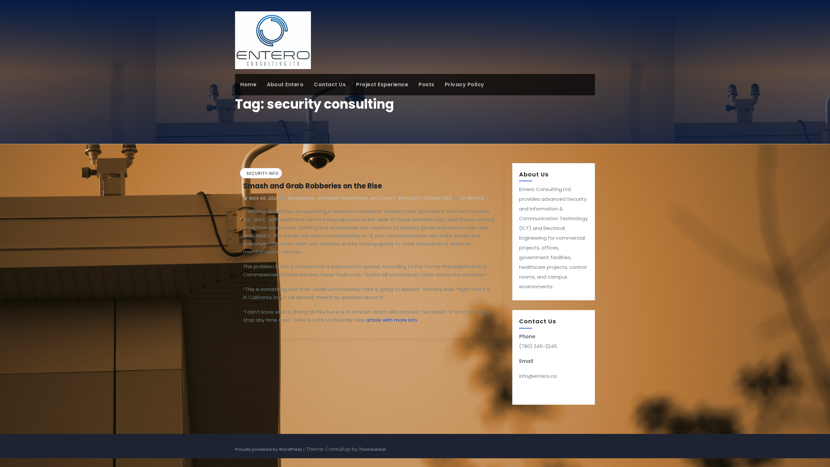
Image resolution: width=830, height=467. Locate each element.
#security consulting (425, 198)
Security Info (262, 173)
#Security (383, 198)
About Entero (285, 84)
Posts (426, 84)
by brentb (472, 198)
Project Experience (382, 84)
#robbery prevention (342, 198)
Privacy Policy (464, 84)
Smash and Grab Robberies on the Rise (312, 186)
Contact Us (330, 84)
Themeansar (372, 449)
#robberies (301, 198)
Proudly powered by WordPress (269, 449)
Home (248, 84)
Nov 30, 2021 (263, 198)
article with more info (391, 320)
